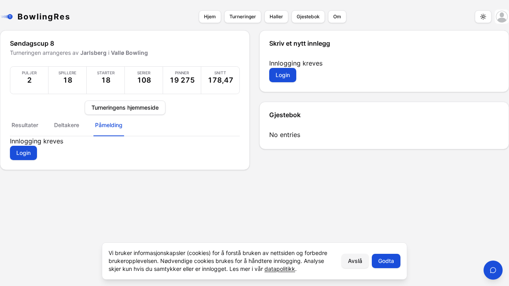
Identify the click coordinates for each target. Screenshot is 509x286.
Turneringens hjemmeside (125, 107)
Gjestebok (308, 16)
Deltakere (66, 125)
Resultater (25, 125)
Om (337, 16)
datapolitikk (279, 268)
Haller (276, 16)
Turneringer (242, 16)
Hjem (210, 16)
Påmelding (108, 125)
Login (23, 152)
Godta (386, 260)
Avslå (355, 260)
